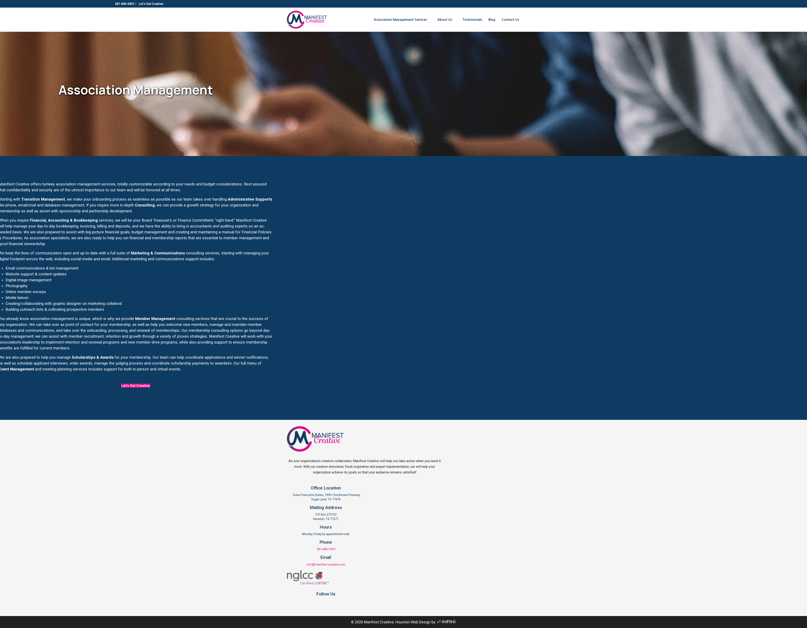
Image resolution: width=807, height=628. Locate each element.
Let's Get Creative (135, 386)
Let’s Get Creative (150, 3)
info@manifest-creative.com (326, 564)
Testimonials (472, 19)
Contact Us (510, 19)
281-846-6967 (124, 3)
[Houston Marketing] (446, 622)
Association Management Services (400, 19)
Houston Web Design (413, 622)
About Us (444, 19)
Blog (491, 19)
